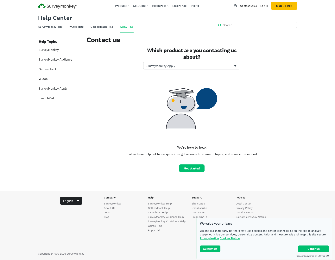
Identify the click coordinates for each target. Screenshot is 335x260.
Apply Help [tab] (126, 27)
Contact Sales (248, 6)
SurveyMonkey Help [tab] (50, 27)
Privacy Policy (244, 208)
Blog (106, 217)
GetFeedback (48, 69)
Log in (264, 6)
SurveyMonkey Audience (55, 59)
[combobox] (191, 65)
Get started (192, 168)
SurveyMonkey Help (160, 203)
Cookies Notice (230, 238)
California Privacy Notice (251, 217)
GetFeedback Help (159, 208)
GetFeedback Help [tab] (102, 27)
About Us (109, 208)
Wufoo (43, 79)
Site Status (198, 203)
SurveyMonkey (49, 50)
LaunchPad (46, 98)
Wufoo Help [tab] (76, 27)
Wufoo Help (155, 226)
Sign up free (284, 6)
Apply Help (154, 230)
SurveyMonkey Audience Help (166, 217)
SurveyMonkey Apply (53, 88)
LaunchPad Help (158, 212)
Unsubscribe (199, 208)
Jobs (107, 212)
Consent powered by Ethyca (310, 256)
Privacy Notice (209, 238)
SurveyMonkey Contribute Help (167, 221)
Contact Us (198, 212)
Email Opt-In (199, 217)
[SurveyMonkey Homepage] (57, 6)
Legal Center (243, 203)
